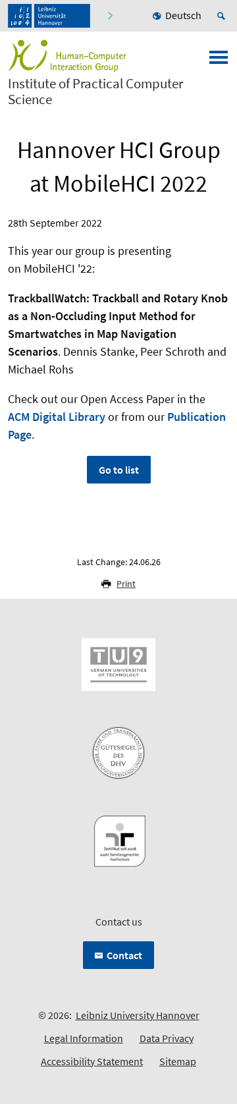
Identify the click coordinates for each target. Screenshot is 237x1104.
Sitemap (177, 1061)
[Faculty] (109, 16)
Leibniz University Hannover (137, 1015)
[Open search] (223, 16)
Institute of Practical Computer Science (95, 91)
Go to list (119, 469)
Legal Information (83, 1038)
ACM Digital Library (56, 416)
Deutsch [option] (183, 15)
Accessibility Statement (92, 1061)
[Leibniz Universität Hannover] (49, 16)
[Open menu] (218, 61)
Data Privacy (167, 1038)
